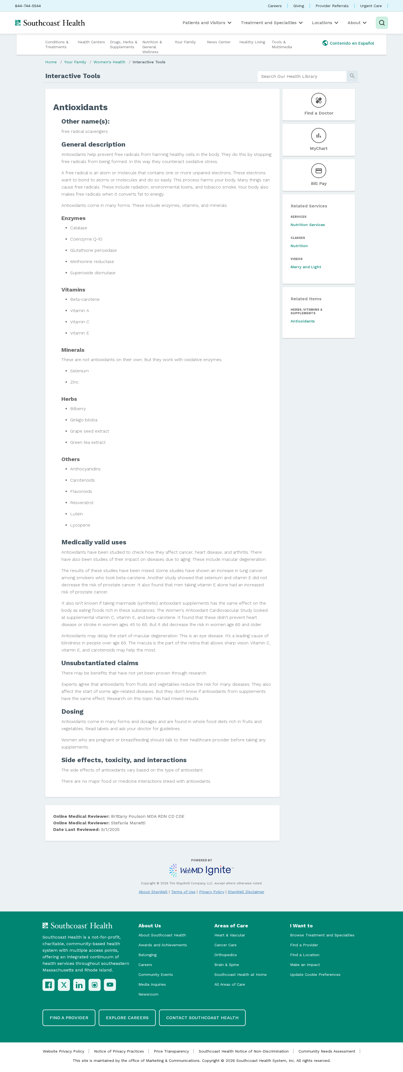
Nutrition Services (308, 224)
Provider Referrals (332, 6)
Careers (275, 6)
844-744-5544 (28, 6)
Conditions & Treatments (57, 44)
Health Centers (91, 42)
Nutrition (299, 246)
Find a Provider (304, 945)
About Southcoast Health (162, 935)
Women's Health (109, 62)
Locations (322, 22)
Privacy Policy (211, 892)
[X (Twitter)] (64, 985)
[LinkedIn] (79, 985)
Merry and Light (306, 267)
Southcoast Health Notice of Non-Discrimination (244, 1051)
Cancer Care (225, 945)
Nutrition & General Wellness (152, 47)
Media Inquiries (152, 984)
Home (51, 62)
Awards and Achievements (162, 945)
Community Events (155, 974)
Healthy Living (252, 42)
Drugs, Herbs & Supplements (123, 44)
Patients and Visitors (204, 22)
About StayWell (153, 892)
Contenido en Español (352, 43)
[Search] (382, 23)
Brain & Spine (226, 964)
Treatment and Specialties (269, 22)
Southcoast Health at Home (240, 974)
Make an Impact (305, 964)
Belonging (147, 955)
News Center (219, 42)
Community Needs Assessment (327, 1051)
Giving (298, 6)
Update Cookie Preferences (315, 974)
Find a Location (304, 955)
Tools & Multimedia (282, 44)
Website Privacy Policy (63, 1051)
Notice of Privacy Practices (119, 1051)
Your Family (185, 42)
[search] (302, 76)
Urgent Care (371, 6)
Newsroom (148, 994)
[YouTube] (110, 985)
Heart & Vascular (229, 935)
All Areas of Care (229, 984)
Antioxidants (303, 321)
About (354, 22)
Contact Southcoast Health (202, 1017)
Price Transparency (171, 1051)
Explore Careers (127, 1017)
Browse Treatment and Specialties (322, 935)
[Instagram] (95, 985)
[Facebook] (48, 985)
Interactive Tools (149, 62)
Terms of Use (183, 892)
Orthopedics (225, 955)
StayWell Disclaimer (246, 892)
